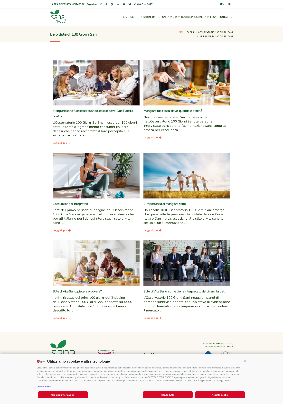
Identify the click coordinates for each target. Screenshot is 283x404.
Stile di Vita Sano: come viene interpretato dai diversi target (183, 291)
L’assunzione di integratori (70, 203)
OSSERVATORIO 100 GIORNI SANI (215, 32)
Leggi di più (60, 143)
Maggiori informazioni (63, 395)
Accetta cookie (220, 395)
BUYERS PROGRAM (192, 17)
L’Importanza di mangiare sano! (164, 203)
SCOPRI (134, 17)
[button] (245, 360)
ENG (229, 4)
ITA (222, 4)
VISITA (174, 17)
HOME (125, 17)
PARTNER (148, 17)
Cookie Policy (44, 386)
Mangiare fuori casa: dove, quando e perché (172, 110)
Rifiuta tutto (167, 395)
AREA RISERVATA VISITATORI (68, 4)
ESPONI (162, 17)
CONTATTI (224, 17)
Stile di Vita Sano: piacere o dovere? (77, 291)
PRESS (211, 17)
